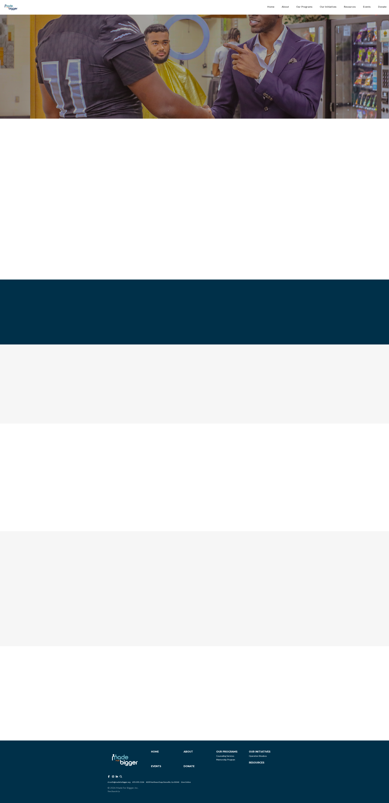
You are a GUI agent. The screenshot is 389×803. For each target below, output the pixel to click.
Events (367, 6)
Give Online (186, 782)
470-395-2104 (138, 782)
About (285, 6)
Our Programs (304, 6)
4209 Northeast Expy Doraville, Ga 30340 (162, 782)
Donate (382, 6)
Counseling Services (225, 756)
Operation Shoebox (258, 756)
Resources (350, 6)
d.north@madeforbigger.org (119, 782)
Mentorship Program (225, 759)
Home (270, 6)
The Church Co (114, 791)
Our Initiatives (328, 6)
